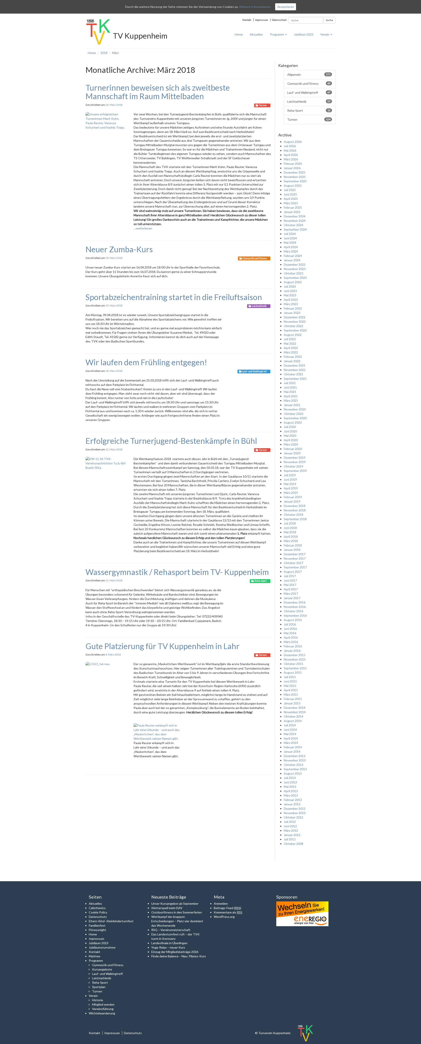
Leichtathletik (259, 306)
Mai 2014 (290, 734)
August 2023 (293, 282)
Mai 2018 (290, 532)
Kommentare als (228, 912)
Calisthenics (97, 908)
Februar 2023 (293, 308)
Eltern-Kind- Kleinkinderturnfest (111, 921)
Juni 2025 (290, 194)
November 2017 (295, 558)
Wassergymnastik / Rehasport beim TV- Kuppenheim (177, 572)
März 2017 (291, 593)
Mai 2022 (290, 343)
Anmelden (221, 903)
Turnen (263, 105)
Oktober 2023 (293, 273)
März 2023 (291, 304)
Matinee (94, 956)
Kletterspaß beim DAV (166, 908)
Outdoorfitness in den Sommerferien (176, 912)
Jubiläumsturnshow (102, 947)
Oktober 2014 (293, 716)
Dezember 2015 (294, 655)
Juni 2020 (290, 431)
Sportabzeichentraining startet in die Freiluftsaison (174, 297)
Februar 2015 (293, 699)
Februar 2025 (293, 207)
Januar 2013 (292, 804)
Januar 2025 (292, 212)
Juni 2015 (290, 681)
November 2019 (295, 462)
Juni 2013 (290, 782)
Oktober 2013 (293, 764)
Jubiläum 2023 (303, 34)
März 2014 (291, 743)
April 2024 (291, 247)
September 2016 (295, 615)
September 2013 (295, 769)
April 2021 (291, 396)
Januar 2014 (292, 751)
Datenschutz (279, 19)
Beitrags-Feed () (227, 908)
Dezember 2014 (294, 707)
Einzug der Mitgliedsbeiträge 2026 (174, 952)
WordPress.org (224, 917)
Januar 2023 (292, 313)
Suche (329, 20)
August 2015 (293, 672)
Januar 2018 (292, 550)
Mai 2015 (290, 686)
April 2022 (291, 348)
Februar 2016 (293, 646)
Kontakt (247, 19)
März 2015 (291, 694)
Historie (97, 1000)
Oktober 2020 (293, 413)
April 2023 (291, 299)
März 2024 (291, 251)
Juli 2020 (290, 427)
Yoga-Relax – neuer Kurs (168, 947)
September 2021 (295, 378)
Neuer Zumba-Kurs (119, 249)
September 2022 (295, 330)
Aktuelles (256, 34)
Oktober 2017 (293, 563)
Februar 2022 (293, 356)
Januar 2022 (292, 361)
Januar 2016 (292, 650)
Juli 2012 (290, 822)
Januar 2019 (292, 501)
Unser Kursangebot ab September (174, 903)
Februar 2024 (293, 256)
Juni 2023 (290, 291)
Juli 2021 (290, 383)
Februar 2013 (293, 800)
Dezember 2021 (294, 365)
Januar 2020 (292, 453)
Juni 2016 (290, 628)
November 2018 (295, 510)
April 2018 (291, 536)
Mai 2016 (290, 633)
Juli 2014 (290, 725)
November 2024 (295, 220)
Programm (277, 34)
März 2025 (291, 203)
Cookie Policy (98, 912)
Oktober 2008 (293, 843)
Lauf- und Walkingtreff (254, 371)
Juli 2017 (290, 576)
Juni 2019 (290, 479)
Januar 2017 (292, 598)
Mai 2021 (290, 392)
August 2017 (293, 571)
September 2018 (295, 519)
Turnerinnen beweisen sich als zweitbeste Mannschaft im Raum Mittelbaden (158, 92)
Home (239, 34)
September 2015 (295, 668)
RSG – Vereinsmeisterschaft (170, 930)
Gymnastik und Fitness (255, 258)
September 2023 (295, 277)
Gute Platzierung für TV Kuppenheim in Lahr (162, 646)
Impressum (261, 19)
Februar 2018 (293, 545)
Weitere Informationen (255, 7)
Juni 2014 (290, 729)
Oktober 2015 (293, 664)
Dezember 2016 (294, 602)
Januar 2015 (292, 703)
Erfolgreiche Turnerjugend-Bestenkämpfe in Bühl (171, 441)
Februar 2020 (293, 449)
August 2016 (293, 620)
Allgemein (309, 74)
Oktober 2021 (293, 374)
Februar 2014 (293, 747)
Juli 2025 (290, 190)
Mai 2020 (290, 435)
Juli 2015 (290, 677)
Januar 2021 (292, 405)
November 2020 (295, 409)
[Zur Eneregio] (302, 913)
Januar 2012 (292, 835)
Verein (325, 34)
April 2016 (291, 637)
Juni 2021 (290, 387)
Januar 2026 (292, 168)
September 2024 (295, 229)
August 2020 (293, 422)
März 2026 (291, 159)
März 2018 (291, 541)
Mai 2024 (290, 242)
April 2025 (291, 199)
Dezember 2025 (294, 172)
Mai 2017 (290, 585)
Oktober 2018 (293, 514)
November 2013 (295, 760)
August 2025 (293, 185)
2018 (103, 53)
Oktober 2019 (293, 466)
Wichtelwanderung (102, 1013)
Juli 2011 (290, 839)
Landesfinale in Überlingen (169, 943)
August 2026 (293, 141)
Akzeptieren (285, 7)
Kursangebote (102, 969)
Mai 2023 (290, 295)
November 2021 (295, 370)
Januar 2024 (292, 260)
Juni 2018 (290, 528)
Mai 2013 (290, 786)
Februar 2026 (293, 163)
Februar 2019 (293, 497)
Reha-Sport (261, 581)
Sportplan (98, 987)
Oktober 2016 (293, 611)
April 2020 (291, 440)
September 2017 (295, 567)
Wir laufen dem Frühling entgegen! (146, 362)
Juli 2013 (290, 778)
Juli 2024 (290, 234)
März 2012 (291, 830)
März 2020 (291, 444)
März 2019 (291, 492)
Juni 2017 (290, 580)
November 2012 (295, 813)
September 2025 (295, 181)
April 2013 (291, 791)
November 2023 (295, 269)
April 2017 (291, 589)
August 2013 (293, 773)
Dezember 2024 (294, 216)
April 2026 (291, 155)
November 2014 (295, 712)
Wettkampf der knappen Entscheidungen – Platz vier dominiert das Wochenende (177, 921)
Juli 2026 (290, 146)
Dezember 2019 (294, 457)
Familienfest (97, 925)
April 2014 (291, 738)
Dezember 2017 (294, 554)
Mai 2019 (290, 484)
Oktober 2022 (293, 326)
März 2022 (291, 352)
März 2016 (291, 642)
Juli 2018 (290, 523)
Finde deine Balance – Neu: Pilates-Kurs (178, 956)
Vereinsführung (103, 1009)
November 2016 (295, 607)
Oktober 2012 (293, 817)
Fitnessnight (97, 930)
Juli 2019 (290, 475)
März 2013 (291, 795)
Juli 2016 (290, 624)
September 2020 (295, 418)
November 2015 (295, 659)
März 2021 (291, 400)
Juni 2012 (290, 826)
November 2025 (295, 177)
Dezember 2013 (294, 756)
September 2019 (295, 471)
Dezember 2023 (294, 264)
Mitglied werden (103, 1004)
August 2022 (293, 335)
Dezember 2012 (294, 808)
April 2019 (291, 488)
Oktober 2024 (293, 225)
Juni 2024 (290, 238)
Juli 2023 (290, 286)
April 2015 (291, 690)
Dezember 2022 (294, 317)
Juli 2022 (290, 339)
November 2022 (295, 321)
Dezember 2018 (294, 506)
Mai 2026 (290, 150)
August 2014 (293, 721)
